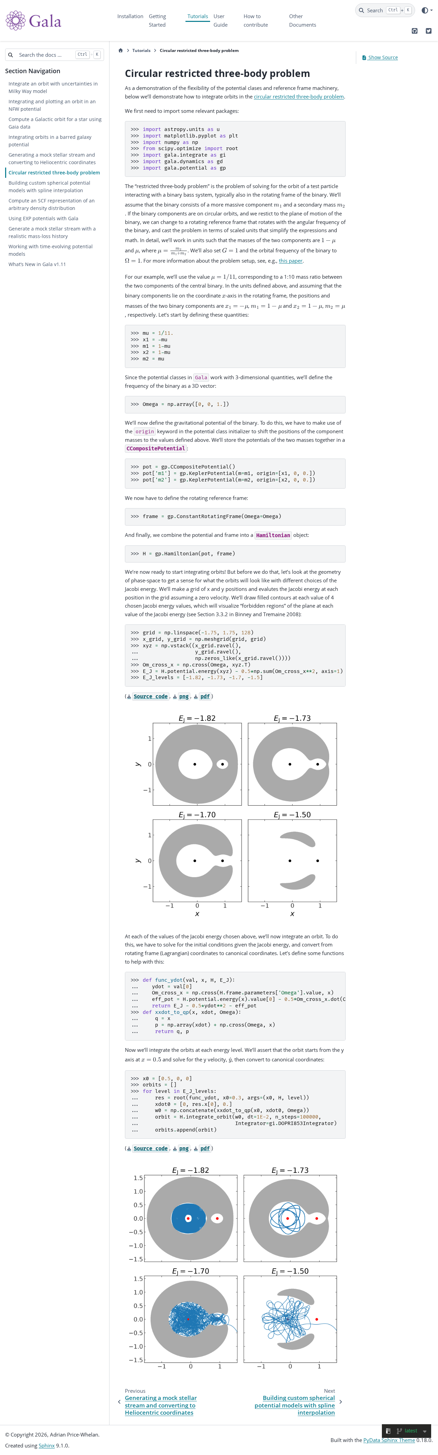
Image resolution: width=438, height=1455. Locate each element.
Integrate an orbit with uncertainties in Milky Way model (53, 87)
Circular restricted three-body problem (54, 173)
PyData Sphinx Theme (389, 1440)
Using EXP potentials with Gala (43, 218)
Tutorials (198, 16)
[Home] (120, 50)
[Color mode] (427, 10)
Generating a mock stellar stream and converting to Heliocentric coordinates (52, 159)
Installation (130, 16)
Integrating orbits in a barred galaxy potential (50, 141)
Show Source (382, 58)
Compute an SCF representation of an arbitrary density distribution (52, 204)
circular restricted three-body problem (299, 96)
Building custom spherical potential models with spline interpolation (49, 187)
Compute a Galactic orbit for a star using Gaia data (55, 123)
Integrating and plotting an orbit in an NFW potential (52, 105)
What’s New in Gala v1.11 (37, 264)
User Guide (221, 20)
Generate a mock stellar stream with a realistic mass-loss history (52, 232)
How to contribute (256, 20)
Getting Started (157, 20)
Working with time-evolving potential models (51, 250)
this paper (290, 260)
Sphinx (47, 1445)
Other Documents (302, 20)
